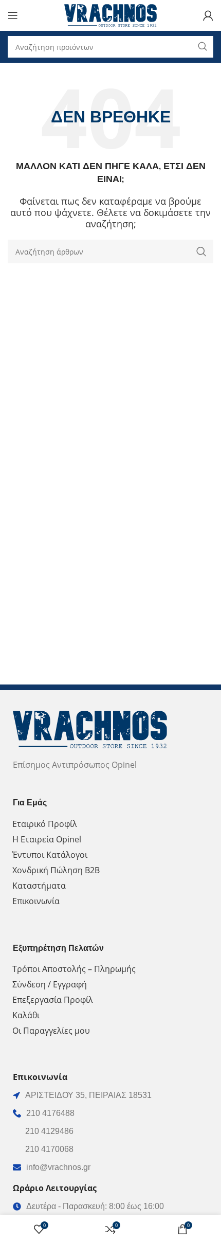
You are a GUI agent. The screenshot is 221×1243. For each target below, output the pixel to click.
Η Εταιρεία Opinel (46, 839)
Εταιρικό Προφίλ (44, 824)
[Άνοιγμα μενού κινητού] (13, 15)
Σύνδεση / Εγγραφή (49, 984)
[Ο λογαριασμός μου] (208, 15)
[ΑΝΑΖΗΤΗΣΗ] (201, 251)
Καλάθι (26, 1015)
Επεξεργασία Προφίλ (52, 999)
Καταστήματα (39, 885)
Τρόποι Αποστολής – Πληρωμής (74, 969)
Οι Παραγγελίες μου (51, 1030)
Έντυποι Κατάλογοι (49, 854)
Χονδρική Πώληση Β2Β (56, 870)
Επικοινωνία (36, 901)
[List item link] (110, 1113)
